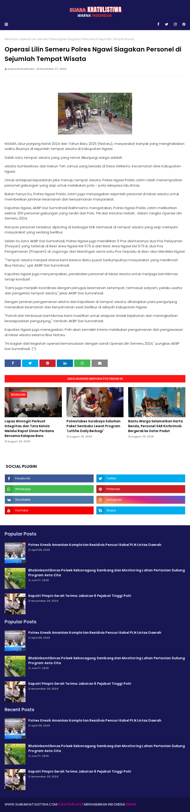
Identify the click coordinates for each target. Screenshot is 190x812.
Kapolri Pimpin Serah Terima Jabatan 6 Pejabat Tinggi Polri (79, 595)
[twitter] (166, 24)
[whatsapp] (49, 489)
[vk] (49, 500)
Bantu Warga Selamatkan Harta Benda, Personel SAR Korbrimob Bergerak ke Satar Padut (155, 426)
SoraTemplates (70, 804)
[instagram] (175, 24)
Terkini (130, 804)
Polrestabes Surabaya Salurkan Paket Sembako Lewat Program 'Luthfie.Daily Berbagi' (93, 426)
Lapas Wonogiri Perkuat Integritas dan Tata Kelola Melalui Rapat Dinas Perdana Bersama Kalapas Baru (29, 428)
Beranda (11, 39)
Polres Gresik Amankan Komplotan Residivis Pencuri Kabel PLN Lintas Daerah (95, 544)
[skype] (140, 510)
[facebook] (158, 24)
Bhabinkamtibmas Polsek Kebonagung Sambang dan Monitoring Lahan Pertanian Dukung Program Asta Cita (106, 572)
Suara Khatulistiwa (20, 69)
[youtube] (49, 510)
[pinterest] (183, 24)
